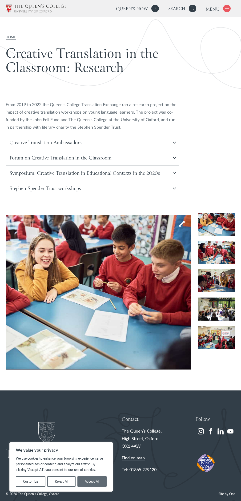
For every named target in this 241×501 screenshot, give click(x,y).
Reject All (61, 481)
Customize (30, 481)
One (232, 494)
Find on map (133, 458)
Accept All (92, 481)
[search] (182, 8)
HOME (11, 37)
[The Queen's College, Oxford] (36, 9)
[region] (61, 467)
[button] (192, 8)
